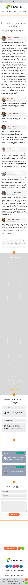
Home (2, 17)
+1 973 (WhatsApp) (19, 581)
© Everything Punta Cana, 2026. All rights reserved (14, 579)
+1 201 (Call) (7, 581)
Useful (10, 14)
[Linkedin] (21, 566)
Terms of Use (21, 570)
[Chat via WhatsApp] (22, 548)
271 (11, 240)
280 (24, 243)
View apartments (15, 37)
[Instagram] (14, 566)
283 (12, 247)
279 (20, 243)
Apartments (9, 11)
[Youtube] (17, 566)
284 (16, 247)
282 (8, 247)
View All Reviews (14, 389)
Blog (14, 14)
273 (19, 240)
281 (4, 247)
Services (24, 11)
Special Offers (20, 575)
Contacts (7, 570)
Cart (18, 1)
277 (12, 243)
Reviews (7, 575)
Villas (3, 11)
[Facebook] (7, 566)
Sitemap (13, 575)
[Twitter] (10, 566)
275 (4, 243)
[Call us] (19, 548)
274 (23, 240)
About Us (13, 570)
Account (12, 1)
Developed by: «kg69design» (14, 583)
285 (20, 247)
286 (24, 247)
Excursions (17, 11)
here (17, 32)
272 (15, 240)
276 (8, 243)
